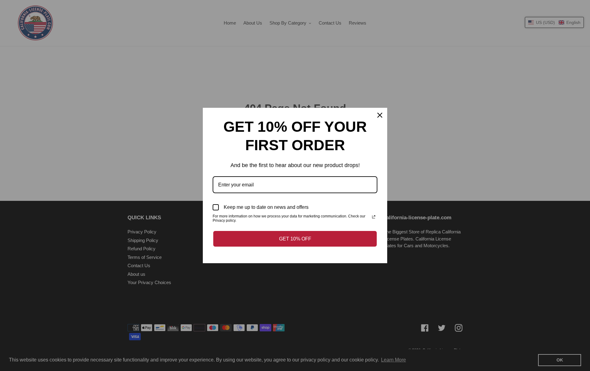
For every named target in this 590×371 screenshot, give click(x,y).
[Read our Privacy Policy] (373, 217)
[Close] (379, 115)
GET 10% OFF (295, 238)
